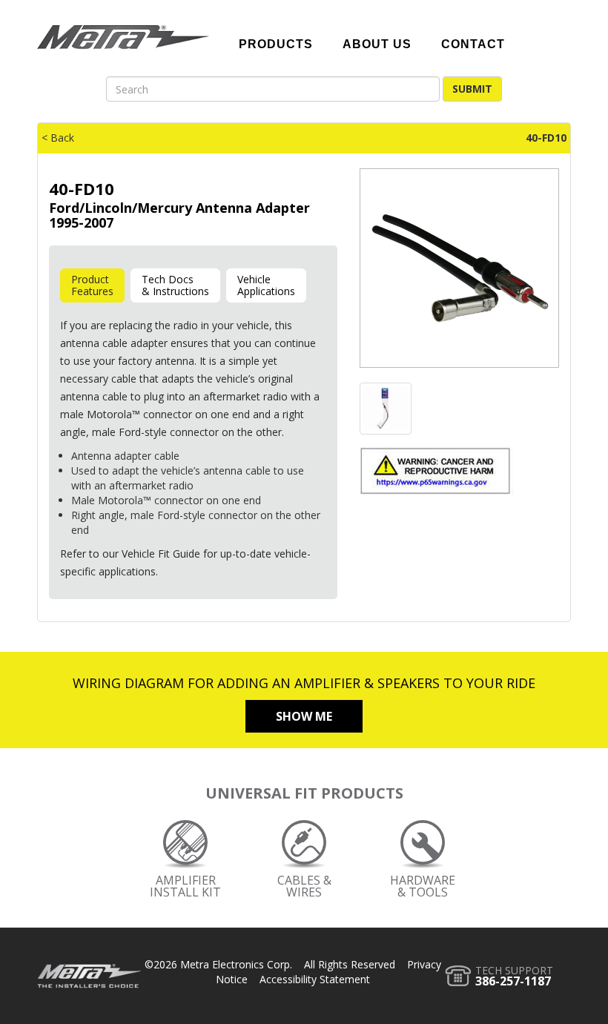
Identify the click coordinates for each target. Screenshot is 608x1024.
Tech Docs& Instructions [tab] (175, 285)
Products (276, 44)
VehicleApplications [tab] (266, 285)
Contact (473, 44)
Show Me (304, 716)
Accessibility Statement (315, 979)
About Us (377, 44)
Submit (472, 89)
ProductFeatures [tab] (92, 285)
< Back (58, 138)
